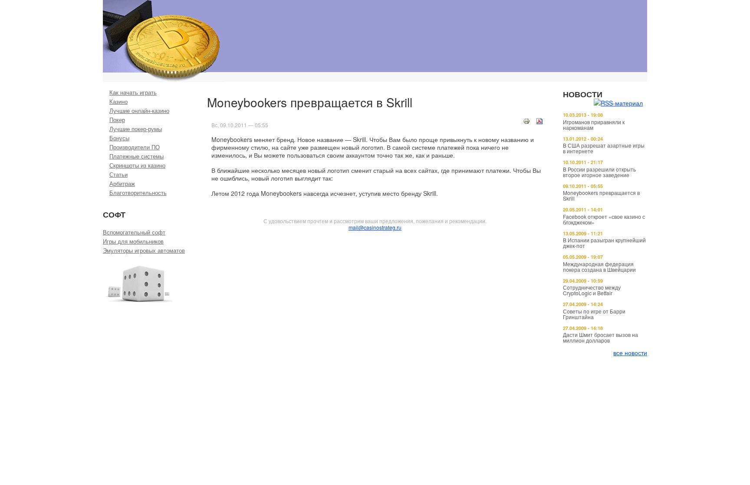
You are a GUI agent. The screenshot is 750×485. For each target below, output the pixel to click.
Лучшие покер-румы (135, 129)
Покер (117, 119)
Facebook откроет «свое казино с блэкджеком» (604, 219)
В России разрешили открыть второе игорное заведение (599, 171)
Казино (118, 101)
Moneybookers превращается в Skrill (601, 195)
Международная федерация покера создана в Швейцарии (599, 266)
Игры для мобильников (133, 241)
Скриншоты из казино (137, 165)
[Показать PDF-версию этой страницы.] (539, 120)
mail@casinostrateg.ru (375, 227)
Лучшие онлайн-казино (139, 110)
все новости (630, 352)
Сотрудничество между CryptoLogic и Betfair (592, 290)
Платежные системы (136, 156)
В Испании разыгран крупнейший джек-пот (604, 242)
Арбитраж (122, 183)
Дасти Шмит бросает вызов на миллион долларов (600, 337)
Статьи (118, 174)
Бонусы (119, 138)
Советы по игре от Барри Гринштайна (594, 313)
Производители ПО (134, 147)
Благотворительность (138, 192)
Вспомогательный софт (134, 232)
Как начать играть (133, 92)
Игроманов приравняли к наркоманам (594, 124)
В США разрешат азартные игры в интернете (604, 148)
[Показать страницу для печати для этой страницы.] (526, 120)
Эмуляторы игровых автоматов (144, 250)
